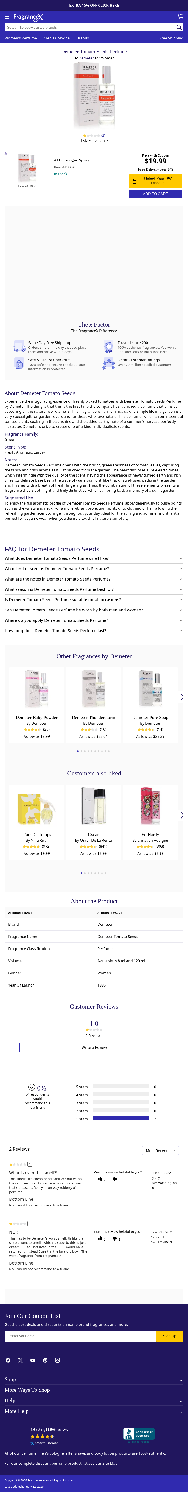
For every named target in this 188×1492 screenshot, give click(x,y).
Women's (21, 38)
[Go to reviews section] (84, 135)
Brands (83, 38)
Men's (57, 38)
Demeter (86, 58)
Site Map (110, 1463)
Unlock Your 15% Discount (158, 181)
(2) (103, 135)
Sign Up (169, 1336)
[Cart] (181, 17)
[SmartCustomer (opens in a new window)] (44, 1443)
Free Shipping (171, 38)
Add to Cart (155, 194)
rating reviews (49, 1430)
